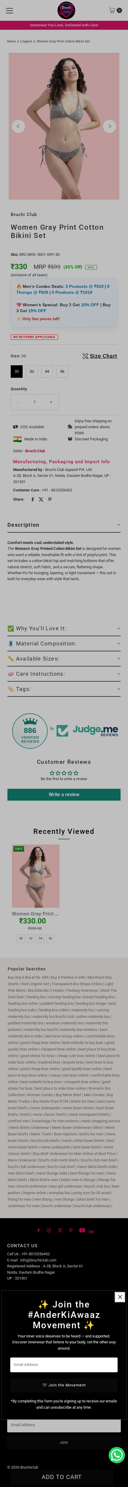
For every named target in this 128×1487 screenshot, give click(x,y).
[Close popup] (120, 1297)
